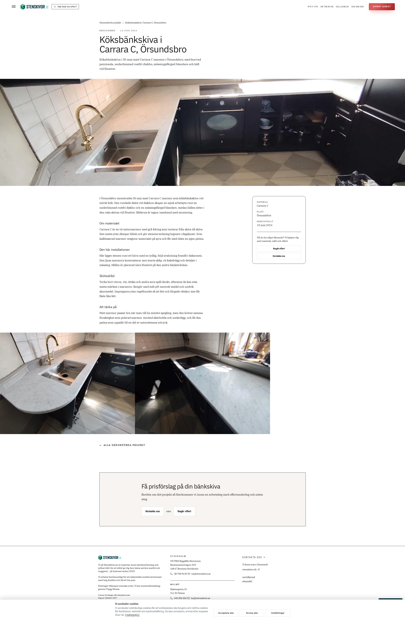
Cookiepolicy (132, 614)
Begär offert (279, 248)
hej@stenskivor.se (201, 573)
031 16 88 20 (342, 6)
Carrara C (262, 205)
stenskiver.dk (249, 569)
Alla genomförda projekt (122, 445)
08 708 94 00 (326, 6)
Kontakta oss (279, 256)
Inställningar (277, 613)
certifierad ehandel (248, 579)
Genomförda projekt (110, 22)
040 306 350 (357, 6)
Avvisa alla (252, 613)
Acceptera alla (226, 613)
